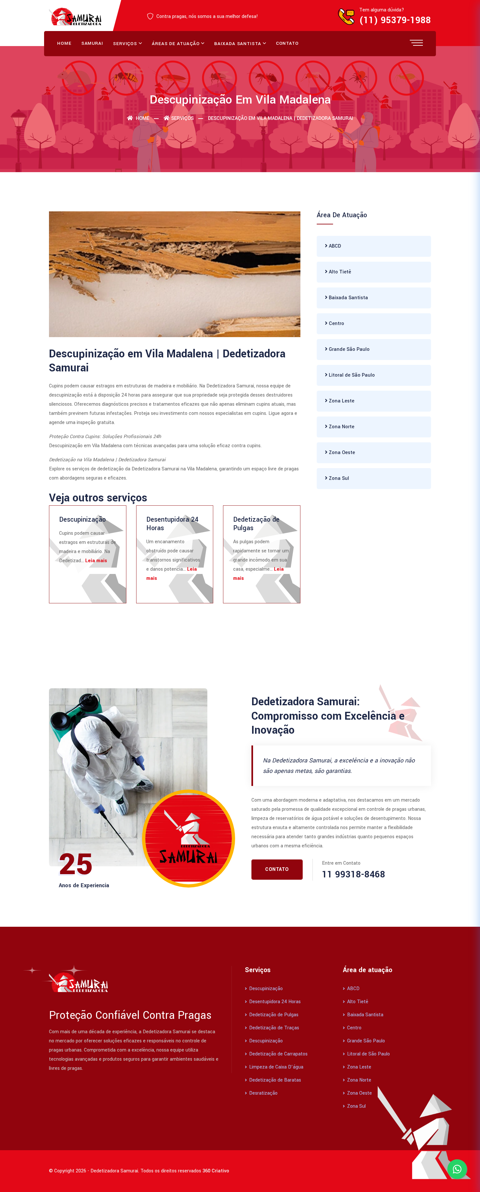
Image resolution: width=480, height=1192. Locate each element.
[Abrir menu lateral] (416, 42)
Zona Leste (341, 401)
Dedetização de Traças (273, 1027)
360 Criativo (215, 1171)
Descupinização (82, 519)
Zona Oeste (341, 452)
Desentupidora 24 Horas (172, 524)
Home (64, 43)
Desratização (263, 1093)
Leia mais (96, 560)
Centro (336, 323)
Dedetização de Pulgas (256, 524)
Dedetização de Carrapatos (278, 1054)
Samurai (92, 43)
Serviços (125, 44)
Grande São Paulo (349, 349)
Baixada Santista (237, 44)
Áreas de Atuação (176, 44)
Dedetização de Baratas (274, 1080)
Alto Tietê (339, 272)
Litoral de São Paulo (351, 375)
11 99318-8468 (353, 874)
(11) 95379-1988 (395, 20)
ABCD (334, 246)
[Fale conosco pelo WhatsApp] (457, 1169)
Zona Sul (338, 478)
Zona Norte (341, 426)
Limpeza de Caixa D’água (275, 1067)
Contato (287, 43)
